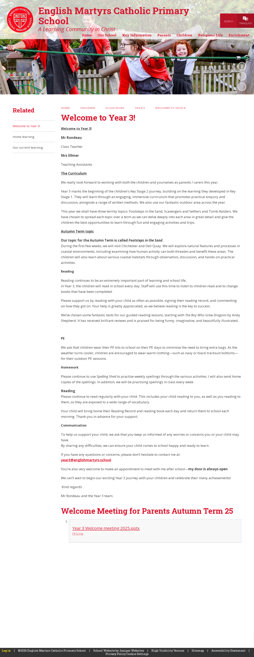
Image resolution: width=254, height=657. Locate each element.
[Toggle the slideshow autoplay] (242, 66)
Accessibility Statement (228, 650)
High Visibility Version (167, 650)
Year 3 (140, 108)
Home (65, 108)
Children (87, 108)
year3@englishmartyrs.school (86, 460)
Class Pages (114, 108)
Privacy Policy (116, 654)
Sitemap (198, 650)
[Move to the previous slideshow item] (242, 76)
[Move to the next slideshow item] (242, 86)
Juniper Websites (131, 650)
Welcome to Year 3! (170, 108)
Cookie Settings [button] (137, 654)
